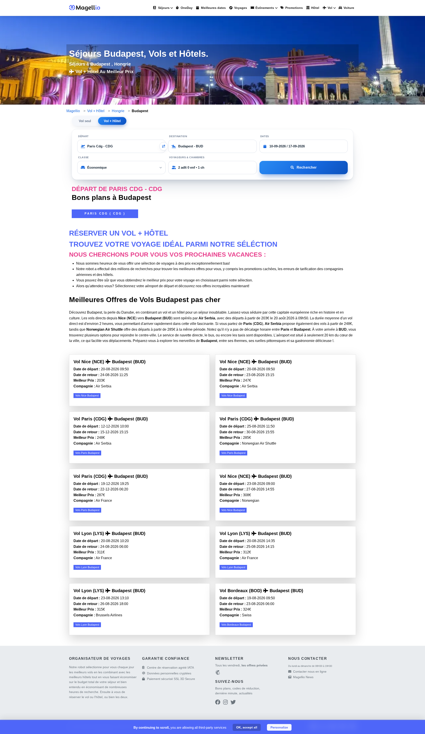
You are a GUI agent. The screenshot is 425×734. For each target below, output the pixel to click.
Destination (178, 136)
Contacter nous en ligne (309, 671)
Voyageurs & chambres (186, 157)
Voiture (348, 8)
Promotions (293, 8)
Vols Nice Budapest (87, 395)
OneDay (186, 8)
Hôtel (314, 8)
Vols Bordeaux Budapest (236, 624)
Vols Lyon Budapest (87, 567)
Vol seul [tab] (85, 121)
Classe (83, 157)
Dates (264, 136)
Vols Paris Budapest (87, 453)
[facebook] (217, 703)
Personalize (279, 727)
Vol (329, 8)
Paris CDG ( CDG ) (105, 213)
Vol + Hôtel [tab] (112, 121)
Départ (83, 136)
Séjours (163, 8)
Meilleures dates (213, 8)
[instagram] (225, 703)
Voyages (240, 8)
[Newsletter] (217, 673)
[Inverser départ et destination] (163, 146)
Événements (264, 8)
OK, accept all (246, 727)
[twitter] (233, 703)
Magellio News (303, 677)
